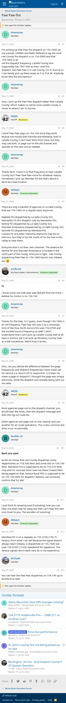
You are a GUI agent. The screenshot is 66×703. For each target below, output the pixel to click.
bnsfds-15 (17, 436)
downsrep (8, 19)
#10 (62, 448)
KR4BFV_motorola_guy (18, 651)
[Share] (59, 44)
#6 (63, 280)
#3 (63, 128)
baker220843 (14, 605)
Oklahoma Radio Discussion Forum (35, 622)
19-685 (11, 668)
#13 (62, 570)
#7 (63, 315)
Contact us (7, 700)
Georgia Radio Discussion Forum (36, 605)
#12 (62, 531)
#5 (63, 201)
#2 (63, 96)
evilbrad (16, 268)
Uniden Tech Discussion (29, 635)
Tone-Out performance (42, 632)
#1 (63, 44)
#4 (63, 166)
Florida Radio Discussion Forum (43, 651)
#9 (63, 402)
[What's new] (62, 4)
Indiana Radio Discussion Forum (30, 668)
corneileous (13, 622)
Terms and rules (22, 700)
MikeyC (15, 189)
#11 (62, 500)
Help (50, 700)
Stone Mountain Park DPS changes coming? (36, 602)
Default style (10, 695)
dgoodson (12, 635)
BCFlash (15, 558)
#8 (63, 361)
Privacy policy (38, 700)
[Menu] (4, 4)
